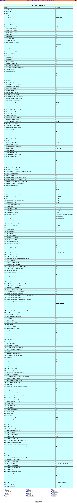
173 (56, 183)
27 (56, 32)
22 (57, 17)
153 (56, 71)
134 (62, 252)
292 (56, 478)
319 (56, 349)
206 (58, 216)
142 (56, 162)
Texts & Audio (8, 490)
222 (58, 210)
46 (57, 306)
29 (56, 40)
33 (58, 44)
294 (56, 475)
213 (56, 198)
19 (58, 148)
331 (56, 78)
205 (56, 216)
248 (56, 409)
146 (56, 274)
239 (58, 218)
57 (56, 332)
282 (68, 480)
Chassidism (42, 0)
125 (56, 258)
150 (56, 49)
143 (56, 165)
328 (56, 355)
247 (56, 469)
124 (56, 243)
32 (57, 44)
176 (58, 102)
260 (56, 359)
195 (58, 214)
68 (58, 121)
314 (56, 448)
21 (56, 17)
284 (72, 480)
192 (56, 150)
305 (58, 482)
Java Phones (7, 496)
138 (56, 237)
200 (67, 214)
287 (56, 461)
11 (56, 28)
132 (58, 252)
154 (56, 67)
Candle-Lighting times (8, 491)
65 (62, 303)
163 (56, 167)
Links (53, 0)
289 (56, 393)
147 (56, 46)
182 (56, 107)
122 (56, 239)
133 (60, 252)
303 (56, 390)
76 (56, 417)
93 (56, 80)
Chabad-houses (36, 0)
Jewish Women (29, 493)
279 (65, 463)
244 (56, 467)
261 (56, 357)
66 (56, 121)
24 (60, 17)
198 (63, 214)
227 (58, 196)
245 (56, 473)
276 (65, 480)
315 (56, 444)
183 (56, 38)
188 (58, 142)
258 (60, 463)
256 (56, 463)
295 (56, 388)
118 (56, 287)
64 (61, 303)
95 (56, 295)
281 (67, 480)
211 (56, 221)
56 (56, 310)
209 (56, 223)
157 (56, 173)
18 (57, 148)
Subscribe (46, 0)
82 (56, 424)
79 (57, 436)
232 (58, 202)
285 (56, 455)
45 (56, 306)
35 (57, 422)
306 (60, 482)
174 (56, 181)
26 (56, 30)
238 (56, 218)
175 (56, 102)
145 (56, 270)
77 (57, 417)
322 (56, 353)
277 (62, 463)
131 (56, 252)
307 (62, 482)
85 (56, 428)
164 (56, 169)
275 (63, 480)
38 (57, 305)
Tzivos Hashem (55, 497)
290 (56, 395)
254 (56, 382)
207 (56, 202)
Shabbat (31, 0)
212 (56, 204)
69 (56, 419)
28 (56, 36)
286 (56, 386)
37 (56, 305)
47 (58, 306)
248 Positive (6, 493)
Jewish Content (2, 0)
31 (56, 44)
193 (56, 175)
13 (56, 366)
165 (56, 63)
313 (56, 345)
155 (56, 53)
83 (56, 426)
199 (65, 214)
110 (58, 189)
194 (56, 214)
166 (56, 55)
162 (56, 134)
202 (70, 214)
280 (67, 463)
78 (56, 436)
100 (56, 289)
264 (58, 480)
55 (56, 312)
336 (56, 341)
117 (56, 229)
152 (56, 51)
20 (56, 26)
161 (56, 179)
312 (61, 486)
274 (62, 480)
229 (62, 196)
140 (56, 262)
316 (56, 440)
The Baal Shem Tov (55, 490)
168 (56, 318)
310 (58, 486)
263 (56, 480)
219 (56, 194)
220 (58, 194)
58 (56, 334)
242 (63, 218)
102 (56, 291)
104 (56, 293)
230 (72, 214)
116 (56, 187)
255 (56, 401)
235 (58, 212)
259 (56, 442)
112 (56, 191)
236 (60, 208)
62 (58, 303)
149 (56, 47)
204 (60, 225)
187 (56, 142)
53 (56, 328)
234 (58, 200)
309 (65, 482)
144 (56, 266)
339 (56, 376)
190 (56, 146)
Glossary (28, 496)
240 (60, 218)
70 (57, 419)
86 (56, 438)
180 (56, 115)
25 (61, 17)
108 (56, 20)
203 (58, 225)
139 (56, 248)
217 (56, 192)
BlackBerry (7, 497)
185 (56, 158)
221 (56, 210)
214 (56, 200)
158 (56, 123)
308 (63, 482)
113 (56, 185)
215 (56, 212)
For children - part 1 (30, 490)
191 (56, 138)
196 (60, 214)
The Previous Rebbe (55, 492)
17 (56, 148)
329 (56, 343)
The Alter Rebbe (54, 491)
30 (56, 34)
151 (56, 73)
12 (56, 411)
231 (62, 216)
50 (56, 324)
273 (60, 480)
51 (56, 314)
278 (63, 463)
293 (58, 478)
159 (56, 129)
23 (58, 17)
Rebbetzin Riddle (54, 496)
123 (56, 241)
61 (57, 303)
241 (62, 218)
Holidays (27, 0)
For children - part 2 (30, 491)
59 (56, 337)
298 (56, 391)
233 (58, 198)
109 (56, 189)
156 (56, 125)
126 (56, 250)
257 (58, 463)
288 (56, 477)
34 (60, 44)
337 (56, 368)
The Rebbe (53, 493)
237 (60, 192)
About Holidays (29, 494)
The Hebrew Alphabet (30, 495)
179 (56, 113)
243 (56, 471)
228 (60, 196)
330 (56, 413)
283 (70, 480)
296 (56, 281)
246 (58, 473)
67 (57, 121)
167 (56, 90)
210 (56, 219)
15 (56, 364)
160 (56, 131)
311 (60, 486)
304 (56, 482)
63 (60, 303)
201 (68, 214)
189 (56, 144)
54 (56, 308)
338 (56, 374)
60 (56, 303)
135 (63, 252)
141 (56, 264)
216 (56, 208)
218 (58, 192)
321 (56, 351)
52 (56, 320)
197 (62, 214)
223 (60, 210)
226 (56, 196)
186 (56, 140)
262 (56, 397)
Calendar (50, 0)
